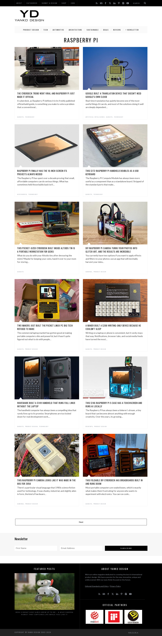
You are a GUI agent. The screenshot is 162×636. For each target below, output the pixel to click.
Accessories (22, 194)
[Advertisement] (101, 15)
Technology (30, 117)
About (19, 3)
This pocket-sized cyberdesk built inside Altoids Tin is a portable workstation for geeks (46, 249)
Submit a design (49, 3)
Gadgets (20, 117)
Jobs (73, 3)
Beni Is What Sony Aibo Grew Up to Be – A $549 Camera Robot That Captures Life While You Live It (44, 613)
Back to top (132, 632)
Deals (106, 30)
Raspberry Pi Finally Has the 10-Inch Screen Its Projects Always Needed (42, 172)
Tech (45, 30)
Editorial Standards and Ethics (97, 586)
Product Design (31, 30)
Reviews (117, 30)
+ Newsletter (132, 30)
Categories (32, 3)
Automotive (58, 30)
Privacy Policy (115, 586)
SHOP (64, 3)
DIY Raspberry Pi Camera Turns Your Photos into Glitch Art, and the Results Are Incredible (111, 249)
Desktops (89, 426)
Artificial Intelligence (95, 117)
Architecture (75, 30)
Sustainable (93, 30)
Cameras (89, 272)
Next (81, 522)
